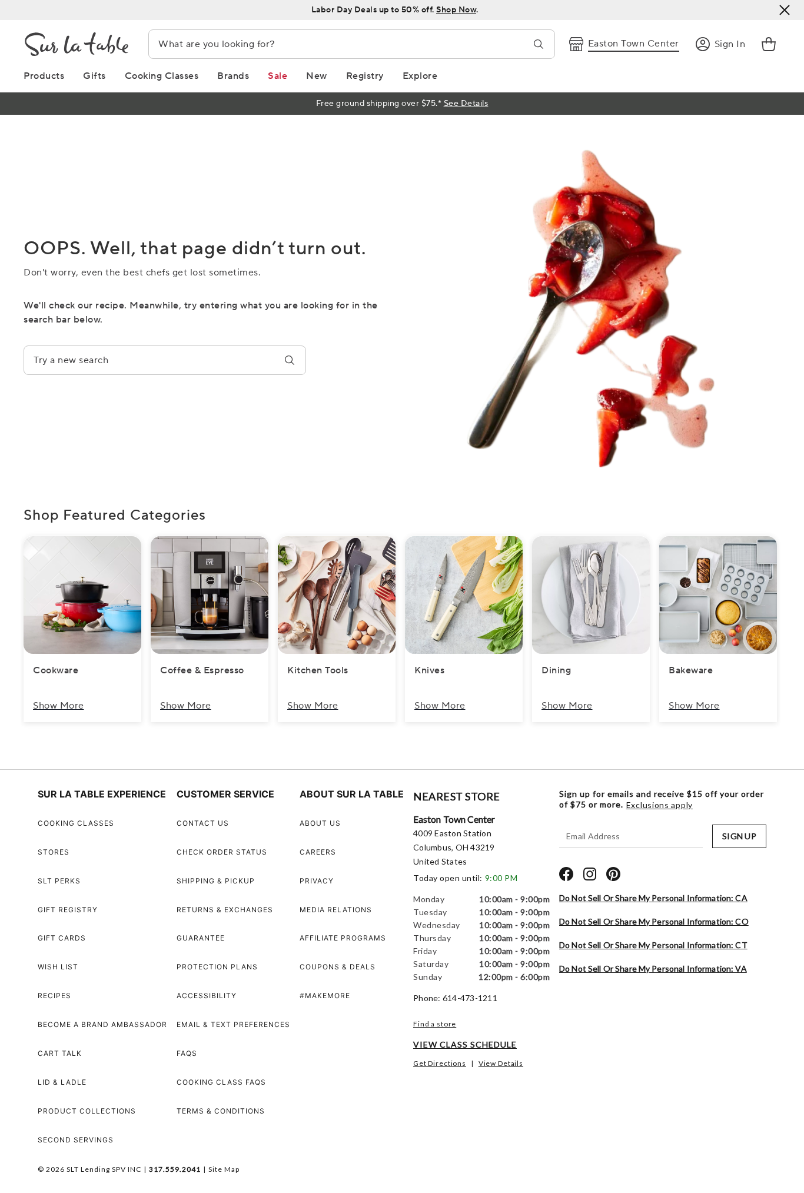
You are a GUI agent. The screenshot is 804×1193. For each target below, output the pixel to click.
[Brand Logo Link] (76, 44)
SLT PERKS (59, 880)
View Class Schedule (465, 1044)
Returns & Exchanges (225, 909)
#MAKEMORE (325, 995)
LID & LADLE (62, 1082)
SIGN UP (739, 836)
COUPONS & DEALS (338, 966)
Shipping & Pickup (216, 880)
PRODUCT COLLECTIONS (87, 1110)
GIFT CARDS (62, 937)
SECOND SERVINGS (76, 1139)
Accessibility (207, 995)
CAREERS (318, 852)
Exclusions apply (659, 805)
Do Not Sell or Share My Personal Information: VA (653, 968)
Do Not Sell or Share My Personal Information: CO (654, 921)
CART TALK (60, 1053)
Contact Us (203, 823)
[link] (768, 44)
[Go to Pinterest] (613, 874)
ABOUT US (320, 823)
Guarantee (201, 937)
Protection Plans (217, 966)
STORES (53, 852)
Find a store (434, 1023)
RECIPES (54, 995)
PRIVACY (317, 880)
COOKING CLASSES (76, 823)
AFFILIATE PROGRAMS (343, 937)
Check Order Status (222, 852)
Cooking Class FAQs (221, 1082)
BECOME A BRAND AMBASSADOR (102, 1024)
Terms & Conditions (221, 1110)
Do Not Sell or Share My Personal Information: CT (653, 945)
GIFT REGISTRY (68, 909)
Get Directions (439, 1063)
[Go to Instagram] (590, 874)
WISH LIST (58, 966)
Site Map (224, 1169)
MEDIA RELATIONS (336, 909)
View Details (501, 1063)
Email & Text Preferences (233, 1024)
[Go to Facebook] (566, 874)
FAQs (187, 1053)
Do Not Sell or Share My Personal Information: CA (653, 898)
